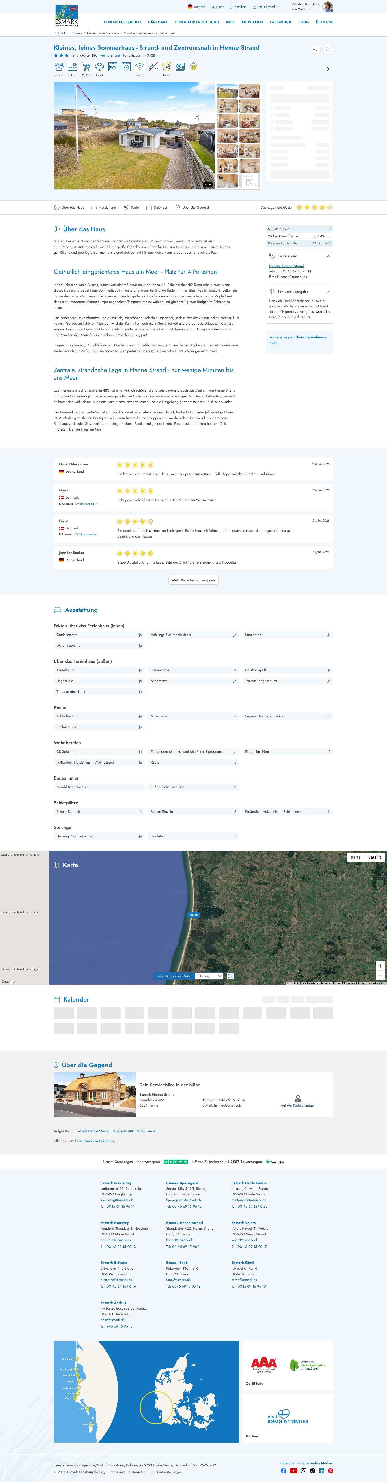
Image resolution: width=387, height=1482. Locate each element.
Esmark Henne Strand (286, 265)
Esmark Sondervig (116, 1183)
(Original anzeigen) (86, 504)
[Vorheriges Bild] (62, 135)
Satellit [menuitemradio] (374, 857)
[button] (193, 915)
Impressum (117, 1472)
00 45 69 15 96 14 (230, 1099)
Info (230, 22)
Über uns (324, 22)
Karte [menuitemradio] (356, 857)
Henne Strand (110, 55)
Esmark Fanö (177, 1262)
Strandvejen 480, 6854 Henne (132, 1131)
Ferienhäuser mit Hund (197, 22)
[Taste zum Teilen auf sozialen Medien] (315, 49)
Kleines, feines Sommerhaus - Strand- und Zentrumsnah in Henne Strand (131, 33)
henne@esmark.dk (227, 1105)
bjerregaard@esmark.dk (183, 1200)
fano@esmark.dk (178, 1279)
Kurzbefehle (293, 983)
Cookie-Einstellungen (166, 1472)
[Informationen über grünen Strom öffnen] (192, 69)
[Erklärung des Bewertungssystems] (62, 55)
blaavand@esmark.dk (116, 1279)
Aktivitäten (252, 22)
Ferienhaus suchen (122, 22)
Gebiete (81, 1131)
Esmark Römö (243, 1262)
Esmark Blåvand (114, 1262)
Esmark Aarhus (113, 1302)
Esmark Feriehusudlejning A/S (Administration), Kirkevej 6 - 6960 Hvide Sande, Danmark (121, 1465)
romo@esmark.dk (244, 1279)
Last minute (281, 22)
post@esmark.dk (113, 1319)
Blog (304, 22)
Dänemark (158, 22)
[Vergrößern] (380, 965)
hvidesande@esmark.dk (249, 1200)
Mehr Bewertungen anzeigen (193, 580)
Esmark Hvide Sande (249, 1183)
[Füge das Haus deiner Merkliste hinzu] (327, 49)
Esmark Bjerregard (182, 1183)
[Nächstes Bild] (327, 69)
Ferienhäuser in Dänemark (94, 1140)
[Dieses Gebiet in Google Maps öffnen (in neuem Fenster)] (8, 982)
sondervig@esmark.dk (117, 1200)
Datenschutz (138, 1472)
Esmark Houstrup (115, 1222)
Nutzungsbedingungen (373, 983)
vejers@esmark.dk (245, 1239)
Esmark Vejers (244, 1222)
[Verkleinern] (380, 975)
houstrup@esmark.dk (116, 1239)
